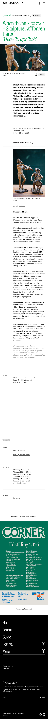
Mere (6, 651)
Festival (8, 644)
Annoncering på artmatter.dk (24, 609)
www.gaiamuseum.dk (21, 455)
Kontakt (6, 668)
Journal (8, 630)
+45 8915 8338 (19, 450)
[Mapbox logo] (5, 440)
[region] (24, 415)
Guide (7, 637)
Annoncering (8, 666)
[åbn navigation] (43, 3)
